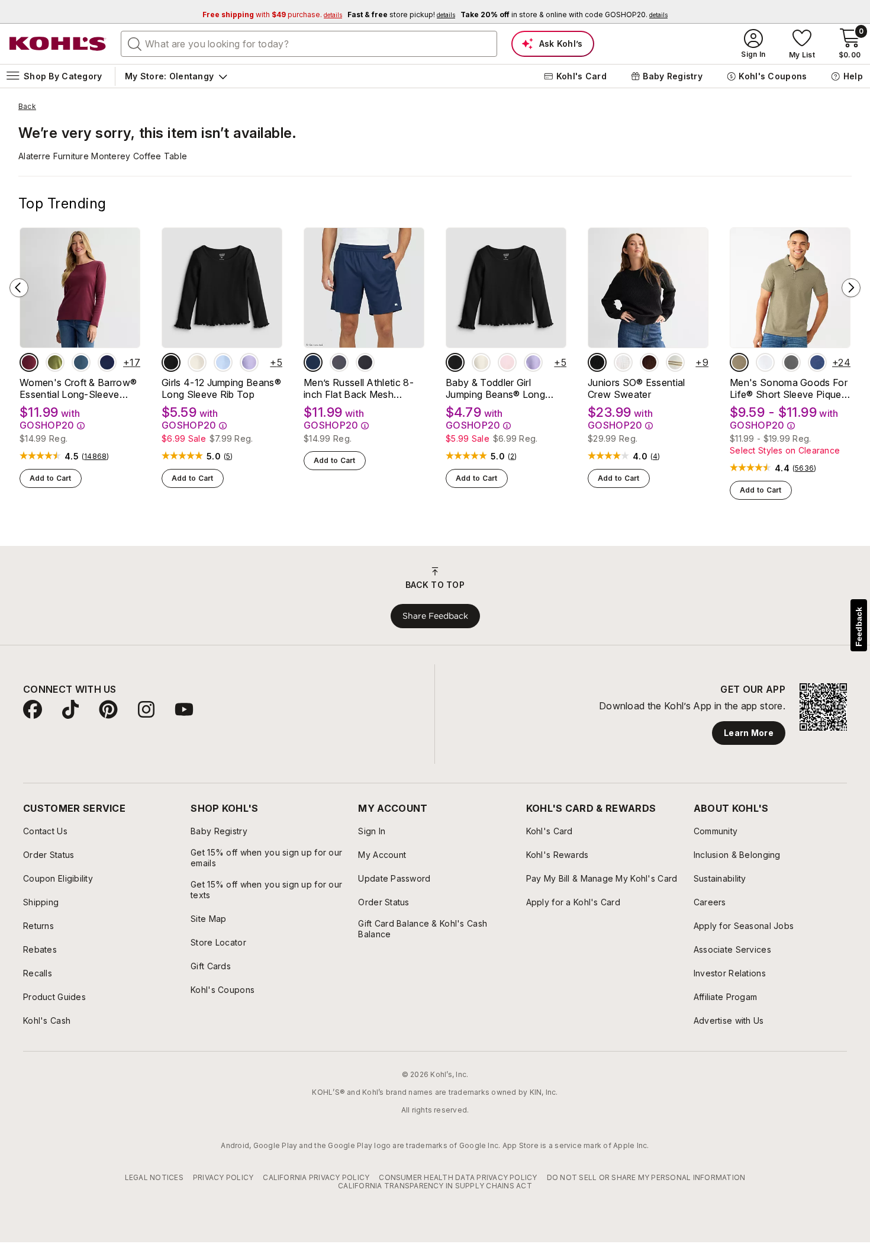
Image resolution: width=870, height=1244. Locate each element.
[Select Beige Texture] (739, 362)
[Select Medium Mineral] (791, 362)
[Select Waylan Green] (55, 362)
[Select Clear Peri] (223, 362)
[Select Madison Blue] (81, 362)
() (95, 456)
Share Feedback (435, 616)
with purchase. (272, 14)
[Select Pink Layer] (507, 362)
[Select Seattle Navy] (107, 362)
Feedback (858, 627)
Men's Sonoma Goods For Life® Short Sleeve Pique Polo (789, 388)
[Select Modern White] (765, 362)
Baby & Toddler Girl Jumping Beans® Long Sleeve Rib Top (495, 388)
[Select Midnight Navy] (313, 362)
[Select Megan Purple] (249, 362)
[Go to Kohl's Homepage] (58, 44)
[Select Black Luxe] (171, 362)
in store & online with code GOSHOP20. (564, 14)
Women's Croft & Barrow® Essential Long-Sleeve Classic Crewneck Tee (78, 388)
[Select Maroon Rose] (29, 362)
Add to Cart (51, 478)
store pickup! (401, 14)
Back (27, 106)
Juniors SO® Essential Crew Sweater (636, 388)
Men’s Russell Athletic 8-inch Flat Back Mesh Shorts (359, 388)
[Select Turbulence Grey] (339, 362)
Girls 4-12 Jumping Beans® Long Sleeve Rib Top (221, 388)
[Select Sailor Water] (817, 362)
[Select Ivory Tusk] (197, 362)
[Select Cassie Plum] (649, 362)
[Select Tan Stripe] (675, 362)
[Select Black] (365, 362)
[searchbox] (309, 44)
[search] (135, 43)
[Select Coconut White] (623, 362)
